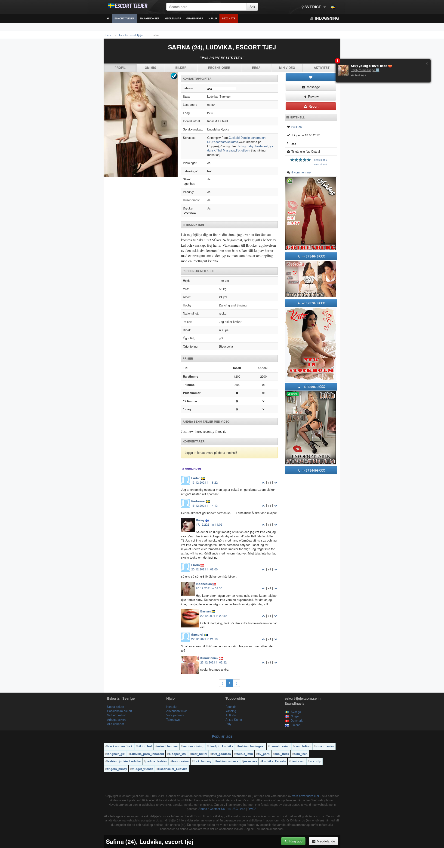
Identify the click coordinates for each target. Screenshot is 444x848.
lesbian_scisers (227, 761)
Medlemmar (173, 18)
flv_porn (264, 753)
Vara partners (175, 715)
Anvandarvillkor (176, 711)
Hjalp (213, 18)
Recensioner (219, 67)
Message (313, 87)
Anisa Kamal (234, 719)
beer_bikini (199, 753)
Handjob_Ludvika (220, 746)
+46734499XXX (313, 470)
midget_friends (142, 768)
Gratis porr (195, 18)
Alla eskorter (115, 723)
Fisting (241, 146)
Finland (295, 725)
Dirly (228, 723)
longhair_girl (116, 753)
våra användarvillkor (306, 795)
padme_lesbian (156, 761)
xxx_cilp (315, 761)
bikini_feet (144, 746)
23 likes (296, 126)
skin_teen (301, 753)
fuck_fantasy (202, 761)
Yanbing (230, 711)
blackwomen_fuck (120, 746)
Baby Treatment (257, 146)
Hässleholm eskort (119, 711)
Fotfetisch (243, 150)
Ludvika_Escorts (274, 761)
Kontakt (171, 706)
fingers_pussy (117, 768)
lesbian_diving (193, 746)
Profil (120, 67)
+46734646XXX (313, 256)
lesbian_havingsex (251, 746)
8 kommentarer (301, 172)
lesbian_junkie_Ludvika (124, 761)
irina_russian (324, 746)
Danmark (297, 720)
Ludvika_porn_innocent (147, 753)
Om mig (150, 67)
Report (313, 106)
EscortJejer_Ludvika (172, 768)
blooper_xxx (177, 753)
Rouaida (230, 706)
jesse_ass (250, 761)
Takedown (173, 719)
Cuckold (234, 137)
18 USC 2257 (236, 808)
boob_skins (180, 761)
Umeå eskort (115, 706)
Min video (287, 67)
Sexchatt (228, 18)
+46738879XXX (313, 386)
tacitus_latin (244, 753)
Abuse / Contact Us (211, 808)
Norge (295, 716)
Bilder (180, 67)
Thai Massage (225, 150)
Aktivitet (322, 67)
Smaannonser (150, 18)
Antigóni (230, 715)
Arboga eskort (116, 719)
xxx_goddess (221, 753)
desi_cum (298, 761)
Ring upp (295, 841)
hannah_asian (280, 746)
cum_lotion (302, 746)
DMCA (252, 808)
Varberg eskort (116, 715)
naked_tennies (167, 746)
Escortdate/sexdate (225, 141)
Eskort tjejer (124, 18)
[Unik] (141, 124)
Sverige (313, 6)
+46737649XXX (313, 303)
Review (313, 96)
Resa (256, 67)
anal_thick (281, 753)
